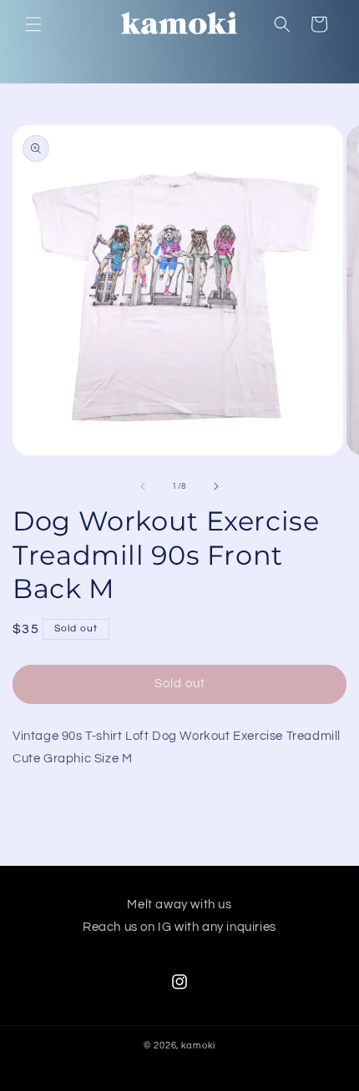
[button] (33, 24)
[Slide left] (142, 486)
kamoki (198, 1045)
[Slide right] (216, 486)
